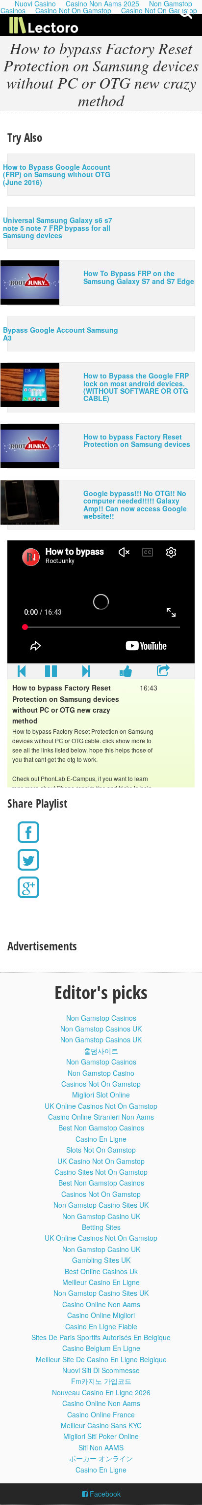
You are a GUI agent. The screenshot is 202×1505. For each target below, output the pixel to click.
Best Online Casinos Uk (101, 1271)
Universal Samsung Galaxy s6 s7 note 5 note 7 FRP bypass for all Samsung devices (57, 227)
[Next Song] (86, 673)
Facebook (104, 1494)
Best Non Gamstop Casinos (101, 1127)
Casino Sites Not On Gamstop (101, 1172)
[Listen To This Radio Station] (163, 673)
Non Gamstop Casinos (101, 1018)
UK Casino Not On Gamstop (101, 1161)
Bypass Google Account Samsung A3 (60, 333)
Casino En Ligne (101, 1139)
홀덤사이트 (101, 1051)
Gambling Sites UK (101, 1260)
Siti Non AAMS (101, 1447)
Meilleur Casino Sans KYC (101, 1425)
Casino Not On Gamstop (73, 10)
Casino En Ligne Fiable (101, 1326)
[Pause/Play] (51, 673)
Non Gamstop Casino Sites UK (101, 1205)
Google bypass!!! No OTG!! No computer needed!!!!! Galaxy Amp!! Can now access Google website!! (135, 504)
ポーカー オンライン (101, 1458)
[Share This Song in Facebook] (126, 673)
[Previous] (21, 673)
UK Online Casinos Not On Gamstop (101, 1106)
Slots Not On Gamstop (101, 1150)
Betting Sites (101, 1227)
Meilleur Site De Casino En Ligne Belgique (101, 1359)
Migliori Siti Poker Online (101, 1436)
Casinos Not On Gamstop (101, 1084)
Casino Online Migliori (101, 1315)
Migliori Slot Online (101, 1094)
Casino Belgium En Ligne (101, 1348)
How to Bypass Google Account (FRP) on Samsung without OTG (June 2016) (56, 174)
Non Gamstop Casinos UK (101, 1029)
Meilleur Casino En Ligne (101, 1282)
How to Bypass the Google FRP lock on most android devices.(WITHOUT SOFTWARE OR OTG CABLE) (136, 387)
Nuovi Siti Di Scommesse (101, 1370)
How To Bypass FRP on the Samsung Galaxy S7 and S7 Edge (138, 276)
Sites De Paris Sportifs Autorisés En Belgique (101, 1337)
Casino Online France (101, 1414)
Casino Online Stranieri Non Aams (101, 1117)
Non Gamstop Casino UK (101, 1216)
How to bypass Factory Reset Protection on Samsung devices (136, 440)
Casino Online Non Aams (101, 1304)
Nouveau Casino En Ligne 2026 (101, 1392)
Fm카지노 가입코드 (101, 1381)
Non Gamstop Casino (101, 1073)
